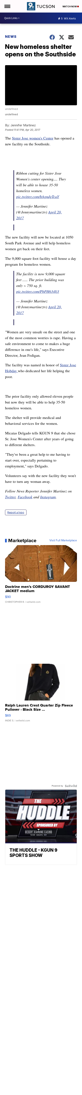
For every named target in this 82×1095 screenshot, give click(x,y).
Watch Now (69, 6)
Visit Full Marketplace (63, 540)
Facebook (25, 496)
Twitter (10, 496)
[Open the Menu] (7, 6)
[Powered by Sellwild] (71, 785)
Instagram (48, 496)
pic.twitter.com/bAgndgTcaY (37, 196)
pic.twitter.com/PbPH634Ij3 (37, 291)
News (11, 36)
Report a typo (15, 512)
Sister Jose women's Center (32, 138)
